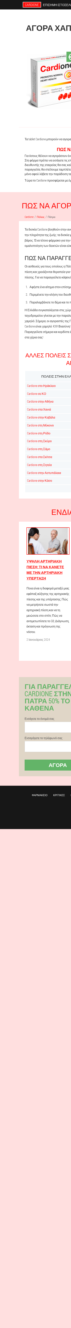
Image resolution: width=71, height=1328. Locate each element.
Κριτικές (59, 795)
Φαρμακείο (40, 795)
